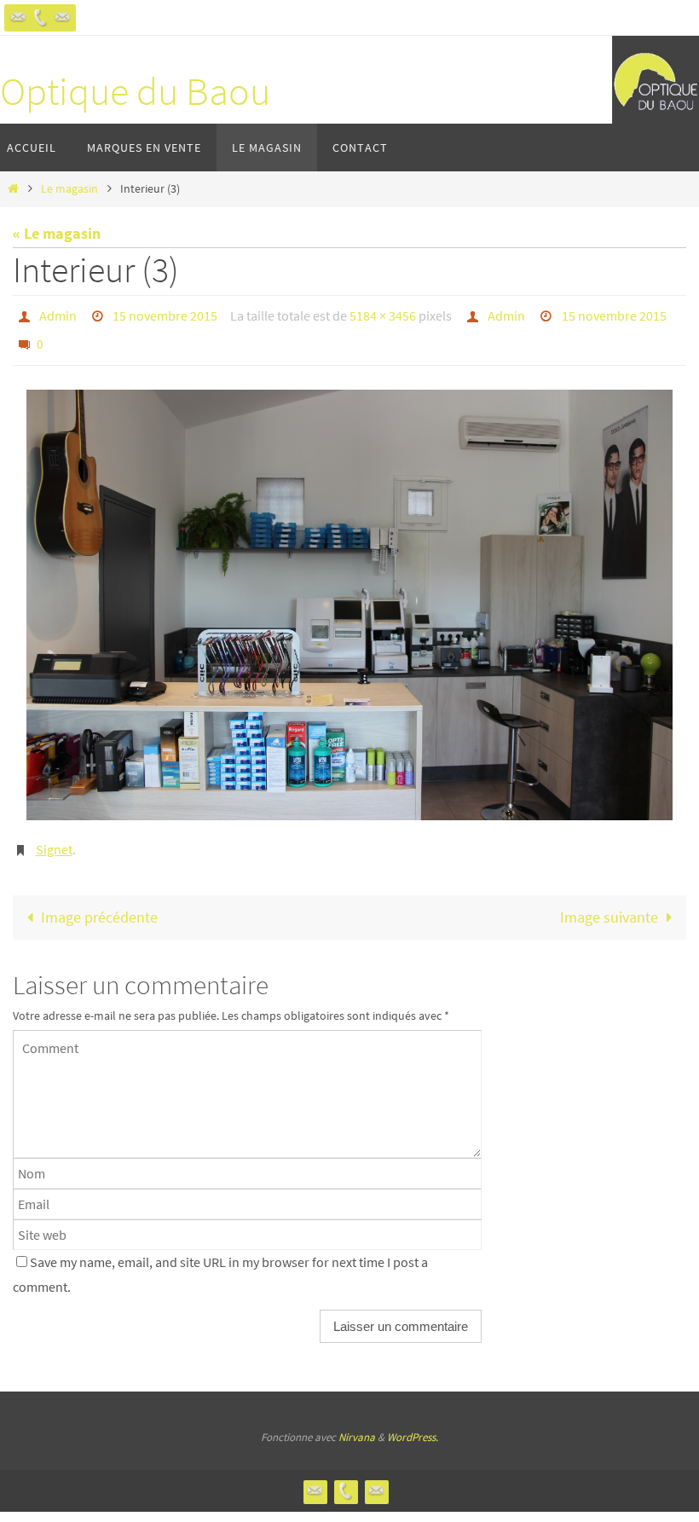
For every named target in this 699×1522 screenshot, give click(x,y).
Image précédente (99, 904)
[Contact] (18, 17)
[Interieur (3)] (349, 597)
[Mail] (62, 17)
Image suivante (609, 904)
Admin (58, 313)
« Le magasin (57, 233)
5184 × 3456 (383, 313)
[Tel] (40, 17)
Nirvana (356, 1424)
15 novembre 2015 (165, 313)
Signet (54, 839)
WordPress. (412, 1424)
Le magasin (69, 188)
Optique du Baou (135, 91)
